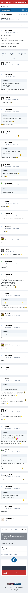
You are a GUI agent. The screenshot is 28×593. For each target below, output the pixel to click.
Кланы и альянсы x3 (14, 19)
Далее (22, 24)
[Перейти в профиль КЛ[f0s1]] (2, 63)
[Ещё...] (25, 31)
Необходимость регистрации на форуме (12, 2)
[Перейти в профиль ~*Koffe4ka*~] (2, 519)
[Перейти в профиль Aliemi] (2, 202)
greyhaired (7, 18)
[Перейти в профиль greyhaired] (2, 31)
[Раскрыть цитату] (3, 80)
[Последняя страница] (26, 25)
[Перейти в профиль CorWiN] (2, 238)
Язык (6, 587)
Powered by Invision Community (14, 590)
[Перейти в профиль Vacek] (2, 250)
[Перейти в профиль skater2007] (2, 227)
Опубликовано (12, 32)
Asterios (4, 6)
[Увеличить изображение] (11, 102)
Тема (11, 587)
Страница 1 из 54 (14, 24)
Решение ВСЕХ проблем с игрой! (11, 568)
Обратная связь (19, 587)
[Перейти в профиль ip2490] (2, 410)
